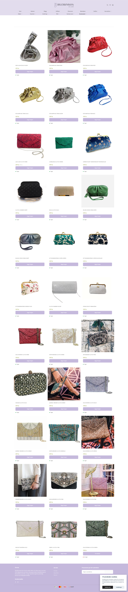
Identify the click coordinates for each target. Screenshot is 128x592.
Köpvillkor (56, 573)
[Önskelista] (110, 5)
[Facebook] (15, 582)
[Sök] (107, 5)
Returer (55, 575)
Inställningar (119, 587)
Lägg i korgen (30, 71)
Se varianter (97, 553)
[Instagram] (17, 582)
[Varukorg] (112, 5)
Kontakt (55, 570)
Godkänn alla (108, 587)
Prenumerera (108, 571)
